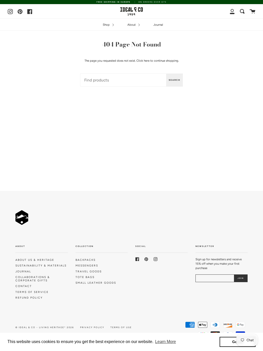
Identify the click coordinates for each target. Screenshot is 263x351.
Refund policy (29, 297)
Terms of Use (121, 327)
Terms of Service (32, 292)
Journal (158, 24)
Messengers (87, 265)
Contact (23, 286)
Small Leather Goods (96, 282)
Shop (106, 24)
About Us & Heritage (34, 260)
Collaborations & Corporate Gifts (32, 278)
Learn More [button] (165, 341)
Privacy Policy (92, 327)
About (131, 24)
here (146, 60)
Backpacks (86, 260)
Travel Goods (89, 271)
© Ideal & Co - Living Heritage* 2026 (44, 327)
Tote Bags (85, 277)
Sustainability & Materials (41, 265)
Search (174, 80)
